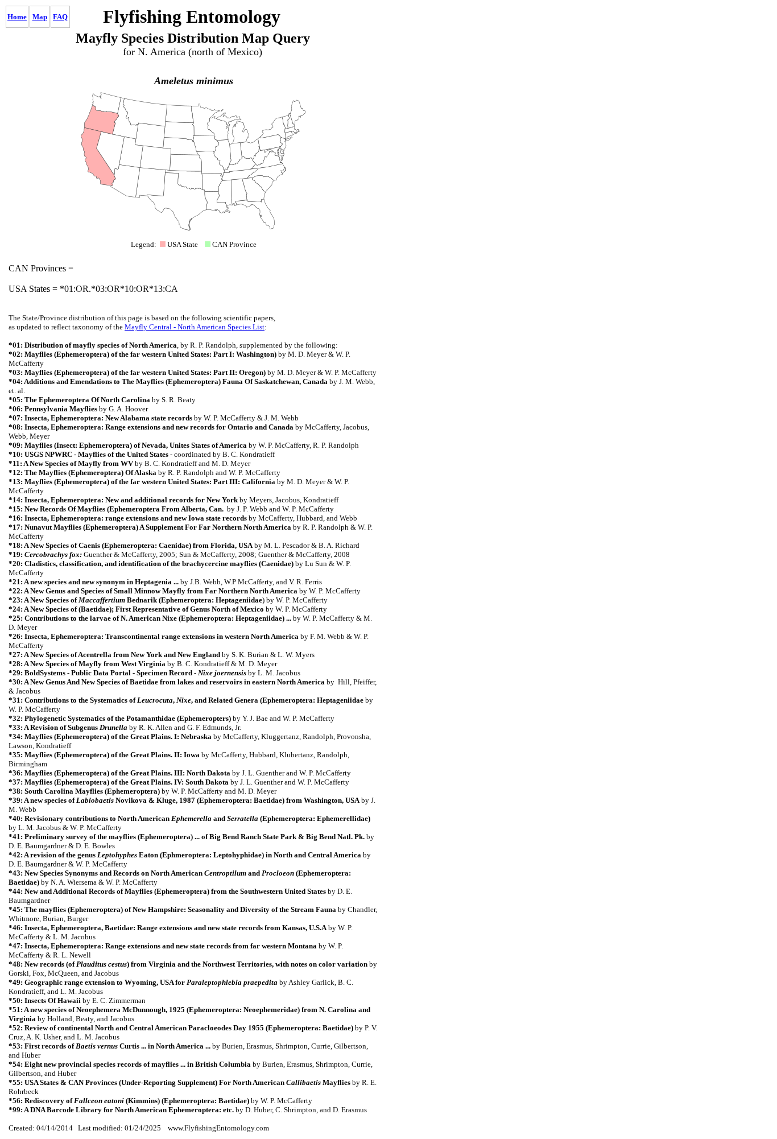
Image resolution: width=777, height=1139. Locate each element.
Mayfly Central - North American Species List (194, 327)
